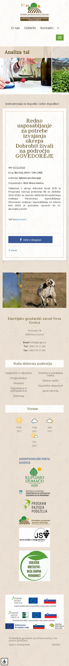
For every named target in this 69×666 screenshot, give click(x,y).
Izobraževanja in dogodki (21, 103)
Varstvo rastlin (50, 380)
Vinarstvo (18, 383)
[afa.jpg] (37, 290)
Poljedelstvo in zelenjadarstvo (18, 389)
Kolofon (56, 644)
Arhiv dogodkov (49, 103)
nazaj (14, 250)
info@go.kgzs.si (34, 342)
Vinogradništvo (18, 378)
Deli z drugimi (32, 240)
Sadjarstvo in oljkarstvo (18, 373)
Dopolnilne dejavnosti (50, 385)
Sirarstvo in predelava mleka (50, 374)
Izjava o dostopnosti (19, 644)
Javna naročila (50, 390)
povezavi (21, 219)
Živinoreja (18, 396)
